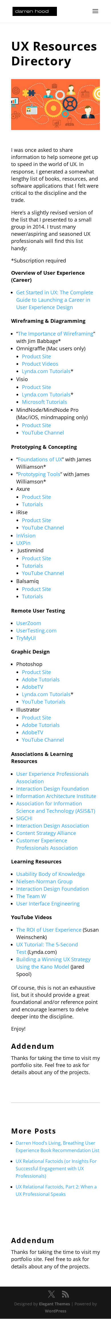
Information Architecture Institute (56, 796)
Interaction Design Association (52, 825)
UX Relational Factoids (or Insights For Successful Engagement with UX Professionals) (56, 1168)
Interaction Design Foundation (52, 788)
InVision (26, 535)
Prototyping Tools (39, 474)
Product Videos (40, 363)
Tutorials (32, 504)
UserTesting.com (36, 630)
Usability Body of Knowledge (50, 874)
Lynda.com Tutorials (46, 371)
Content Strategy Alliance (46, 833)
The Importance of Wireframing (55, 333)
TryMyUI (26, 637)
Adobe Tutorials (41, 679)
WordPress (55, 1311)
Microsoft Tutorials (44, 401)
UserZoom (28, 623)
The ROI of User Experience (48, 929)
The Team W (31, 896)
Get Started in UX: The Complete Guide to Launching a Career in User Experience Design (54, 300)
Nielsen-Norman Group (44, 881)
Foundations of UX (40, 459)
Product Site (36, 356)
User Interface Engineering (48, 903)
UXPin (23, 542)
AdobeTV (32, 686)
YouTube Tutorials (43, 701)
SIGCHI (24, 818)
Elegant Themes (54, 1303)
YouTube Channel (43, 432)
